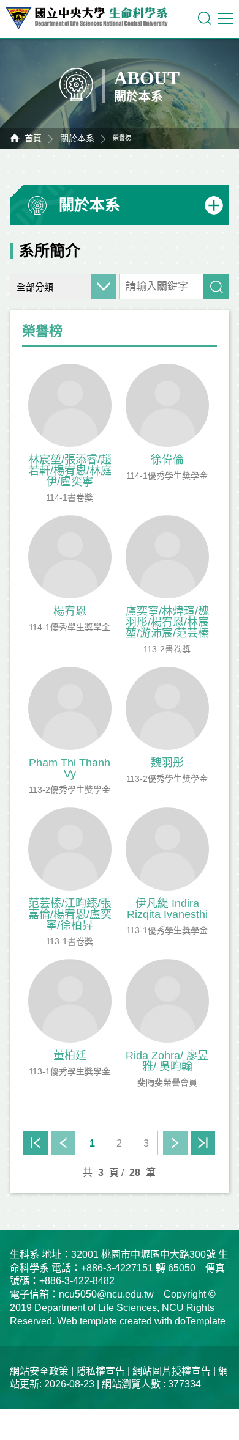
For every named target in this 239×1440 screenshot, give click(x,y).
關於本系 (77, 138)
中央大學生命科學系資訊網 (92, 18)
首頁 (33, 138)
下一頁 (175, 1143)
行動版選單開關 (226, 18)
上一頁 (63, 1143)
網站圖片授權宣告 (171, 1371)
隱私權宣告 (100, 1371)
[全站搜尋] (204, 18)
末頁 (203, 1143)
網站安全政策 (39, 1371)
